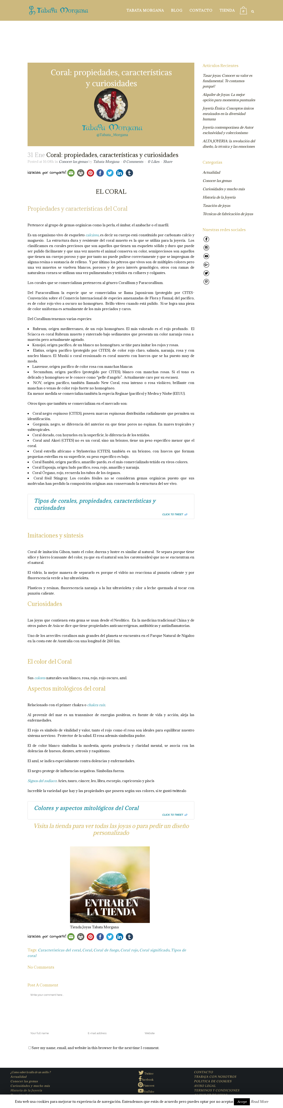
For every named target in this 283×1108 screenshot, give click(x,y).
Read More (259, 1101)
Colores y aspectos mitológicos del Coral (86, 807)
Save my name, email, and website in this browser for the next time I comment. (95, 1048)
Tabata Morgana (106, 161)
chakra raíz (96, 705)
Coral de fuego (106, 950)
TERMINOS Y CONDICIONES (216, 1090)
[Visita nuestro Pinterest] (206, 284)
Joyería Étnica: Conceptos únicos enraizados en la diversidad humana (228, 113)
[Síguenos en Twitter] (206, 275)
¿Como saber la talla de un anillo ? (30, 1072)
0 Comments (133, 161)
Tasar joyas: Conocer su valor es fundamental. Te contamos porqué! (227, 81)
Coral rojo (129, 950)
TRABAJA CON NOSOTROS (215, 1077)
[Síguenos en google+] (206, 267)
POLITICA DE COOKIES (212, 1081)
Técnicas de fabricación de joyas (228, 214)
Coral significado (154, 950)
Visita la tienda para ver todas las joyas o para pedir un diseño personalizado (111, 829)
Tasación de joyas (216, 205)
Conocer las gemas (73, 161)
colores (39, 678)
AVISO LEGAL (205, 1086)
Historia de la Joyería (219, 197)
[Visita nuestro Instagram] (206, 250)
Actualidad (211, 172)
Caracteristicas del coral (59, 950)
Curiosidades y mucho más (224, 189)
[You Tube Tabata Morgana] (206, 258)
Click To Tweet (172, 514)
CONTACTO (203, 1072)
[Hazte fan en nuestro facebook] (206, 241)
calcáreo (92, 235)
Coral (87, 950)
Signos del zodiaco (42, 781)
